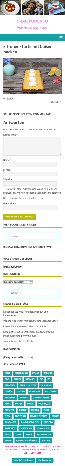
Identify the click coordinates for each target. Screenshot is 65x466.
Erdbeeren (10, 385)
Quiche (55, 416)
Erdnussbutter (28, 385)
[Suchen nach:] (32, 236)
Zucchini (46, 441)
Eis (49, 379)
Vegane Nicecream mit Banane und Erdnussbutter (30, 321)
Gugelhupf (34, 391)
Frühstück (46, 385)
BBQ (7, 379)
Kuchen (18, 404)
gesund (21, 391)
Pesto (47, 410)
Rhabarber (10, 422)
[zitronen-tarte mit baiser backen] (32, 92)
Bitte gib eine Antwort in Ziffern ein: (23, 198)
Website (7, 179)
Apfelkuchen (21, 373)
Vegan (8, 441)
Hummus (24, 397)
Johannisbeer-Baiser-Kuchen (19, 341)
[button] (60, 37)
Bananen (48, 373)
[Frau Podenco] (32, 13)
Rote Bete (10, 428)
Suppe (7, 434)
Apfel (7, 373)
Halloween (50, 391)
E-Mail (6, 169)
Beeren (17, 379)
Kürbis (30, 404)
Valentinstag (44, 434)
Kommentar (9, 135)
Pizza (7, 416)
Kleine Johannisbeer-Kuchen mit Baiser (24, 326)
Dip (41, 379)
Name (6, 160)
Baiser (35, 373)
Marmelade (44, 404)
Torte (29, 434)
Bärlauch (30, 379)
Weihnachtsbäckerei (26, 441)
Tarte (18, 434)
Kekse (7, 404)
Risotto (48, 422)
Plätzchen (20, 416)
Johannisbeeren (41, 397)
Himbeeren (10, 397)
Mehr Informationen (23, 460)
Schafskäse (26, 428)
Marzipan (9, 410)
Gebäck (8, 391)
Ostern (35, 410)
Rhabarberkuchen (30, 422)
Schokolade (42, 428)
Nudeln (22, 410)
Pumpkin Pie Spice (38, 416)
